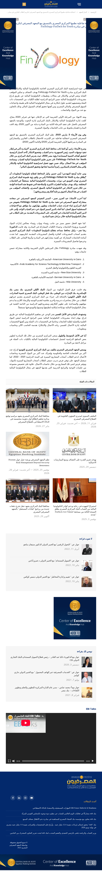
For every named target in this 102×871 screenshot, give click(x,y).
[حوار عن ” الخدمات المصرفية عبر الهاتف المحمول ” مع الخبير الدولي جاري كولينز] (87, 677)
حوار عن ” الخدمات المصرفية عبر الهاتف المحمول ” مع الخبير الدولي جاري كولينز (46, 674)
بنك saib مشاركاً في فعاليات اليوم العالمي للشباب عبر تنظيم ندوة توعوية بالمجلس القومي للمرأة (59, 814)
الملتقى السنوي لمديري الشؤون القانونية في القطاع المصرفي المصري (77, 417)
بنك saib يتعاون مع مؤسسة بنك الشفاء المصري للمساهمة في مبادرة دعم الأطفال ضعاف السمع (59, 819)
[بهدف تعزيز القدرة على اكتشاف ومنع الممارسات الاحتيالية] (74, 444)
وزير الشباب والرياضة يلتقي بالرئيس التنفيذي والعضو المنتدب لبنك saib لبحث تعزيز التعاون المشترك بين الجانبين (53, 833)
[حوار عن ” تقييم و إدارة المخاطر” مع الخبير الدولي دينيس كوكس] (87, 581)
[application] (51, 738)
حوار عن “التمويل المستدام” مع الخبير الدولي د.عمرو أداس (53, 560)
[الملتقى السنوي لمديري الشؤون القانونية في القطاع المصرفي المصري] (74, 400)
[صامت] (13, 761)
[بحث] (24, 4)
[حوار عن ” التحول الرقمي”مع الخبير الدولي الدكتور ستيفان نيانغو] (87, 549)
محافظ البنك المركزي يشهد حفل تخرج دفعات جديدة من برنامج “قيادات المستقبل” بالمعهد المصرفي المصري (29, 509)
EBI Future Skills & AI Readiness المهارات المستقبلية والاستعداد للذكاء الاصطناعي (64, 808)
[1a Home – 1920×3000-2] (51, 870)
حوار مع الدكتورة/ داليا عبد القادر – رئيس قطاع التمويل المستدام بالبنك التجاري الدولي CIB (44, 658)
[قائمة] (79, 4)
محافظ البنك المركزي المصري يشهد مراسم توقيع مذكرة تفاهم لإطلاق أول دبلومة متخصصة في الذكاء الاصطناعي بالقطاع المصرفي (27, 419)
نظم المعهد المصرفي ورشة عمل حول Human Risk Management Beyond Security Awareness (28, 462)
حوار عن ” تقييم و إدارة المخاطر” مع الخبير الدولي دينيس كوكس (51, 577)
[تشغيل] (92, 761)
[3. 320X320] (75, 639)
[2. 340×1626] (94, 89)
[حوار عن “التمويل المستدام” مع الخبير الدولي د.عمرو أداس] (87, 565)
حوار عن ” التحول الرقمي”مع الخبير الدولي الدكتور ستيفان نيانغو (51, 544)
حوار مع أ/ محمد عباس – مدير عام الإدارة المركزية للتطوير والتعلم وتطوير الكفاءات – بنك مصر (47, 689)
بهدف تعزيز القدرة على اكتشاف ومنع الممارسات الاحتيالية (75, 461)
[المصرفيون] (51, 4)
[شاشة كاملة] (9, 761)
